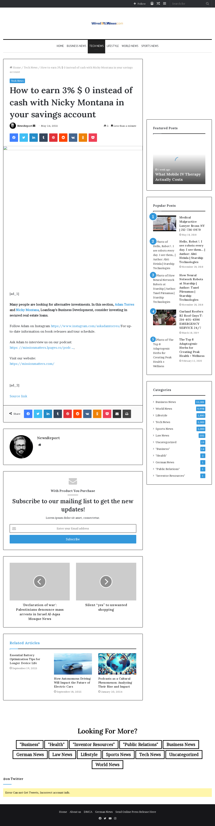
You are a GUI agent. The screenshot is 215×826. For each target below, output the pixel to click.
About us (75, 811)
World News (130, 46)
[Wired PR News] (107, 23)
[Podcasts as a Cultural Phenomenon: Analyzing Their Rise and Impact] (117, 664)
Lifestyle (113, 46)
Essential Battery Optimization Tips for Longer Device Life (25, 659)
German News (165, 462)
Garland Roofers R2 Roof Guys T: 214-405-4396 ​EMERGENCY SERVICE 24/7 (191, 320)
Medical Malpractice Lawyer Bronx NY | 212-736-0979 (192, 224)
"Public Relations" (168, 469)
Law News (162, 435)
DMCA (88, 811)
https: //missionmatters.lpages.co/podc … (42, 348)
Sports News (150, 46)
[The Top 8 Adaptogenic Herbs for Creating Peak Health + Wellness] (164, 353)
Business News (76, 46)
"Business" (163, 448)
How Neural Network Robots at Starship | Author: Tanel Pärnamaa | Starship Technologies (191, 287)
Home (60, 46)
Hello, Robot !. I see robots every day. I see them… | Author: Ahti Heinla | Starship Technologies (192, 252)
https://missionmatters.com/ (32, 364)
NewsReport (24, 125)
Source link (18, 396)
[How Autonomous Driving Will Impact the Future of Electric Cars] (73, 664)
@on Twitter (13, 779)
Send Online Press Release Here (135, 811)
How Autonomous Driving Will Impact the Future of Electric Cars (72, 682)
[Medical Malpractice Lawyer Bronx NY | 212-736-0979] (164, 223)
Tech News (96, 46)
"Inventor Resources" (170, 475)
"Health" (161, 455)
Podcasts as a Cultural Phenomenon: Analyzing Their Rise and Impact (115, 682)
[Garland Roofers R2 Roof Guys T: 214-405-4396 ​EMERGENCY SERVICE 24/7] (164, 317)
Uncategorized (166, 442)
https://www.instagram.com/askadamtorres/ (86, 326)
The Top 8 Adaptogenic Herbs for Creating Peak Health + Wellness (192, 348)
